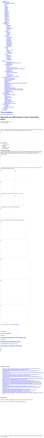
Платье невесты (8, 96)
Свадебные (7, 105)
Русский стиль (9, 43)
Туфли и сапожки (8, 100)
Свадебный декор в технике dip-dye (23, 389)
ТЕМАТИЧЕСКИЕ (6, 23)
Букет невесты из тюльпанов (19, 380)
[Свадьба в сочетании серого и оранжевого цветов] (12, 386)
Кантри (8, 26)
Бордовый (6, 7)
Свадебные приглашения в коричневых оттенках (31, 376)
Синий (6, 17)
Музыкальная (9, 56)
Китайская (9, 41)
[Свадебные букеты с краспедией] (9, 391)
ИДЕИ (4, 60)
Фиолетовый (7, 19)
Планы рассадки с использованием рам (25, 382)
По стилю (6, 24)
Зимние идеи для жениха (17, 375)
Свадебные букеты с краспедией (21, 391)
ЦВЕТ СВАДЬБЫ (6, 2)
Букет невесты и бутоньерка (10, 94)
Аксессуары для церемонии (12, 72)
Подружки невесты (8, 97)
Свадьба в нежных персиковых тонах (24, 368)
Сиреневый (7, 18)
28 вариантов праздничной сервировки (25, 383)
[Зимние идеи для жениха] (8, 375)
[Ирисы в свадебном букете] (8, 390)
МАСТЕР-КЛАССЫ (6, 77)
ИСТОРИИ (5, 109)
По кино (8, 57)
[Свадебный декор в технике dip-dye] (9, 389)
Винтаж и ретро (10, 50)
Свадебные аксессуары (9, 61)
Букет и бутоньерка (8, 80)
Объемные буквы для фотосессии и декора (10, 341)
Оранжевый (7, 14)
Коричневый (7, 11)
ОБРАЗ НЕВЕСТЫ (6, 93)
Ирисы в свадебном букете (18, 390)
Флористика (9, 70)
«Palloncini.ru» (12, 399)
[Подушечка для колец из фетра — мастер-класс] (12, 392)
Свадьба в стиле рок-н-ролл (19, 388)
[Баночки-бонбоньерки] (7, 369)
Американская (9, 36)
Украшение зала (8, 90)
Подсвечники (7, 84)
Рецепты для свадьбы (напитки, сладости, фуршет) (14, 89)
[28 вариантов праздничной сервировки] (10, 383)
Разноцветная (7, 16)
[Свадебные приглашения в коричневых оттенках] (12, 376)
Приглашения (9, 63)
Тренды (6, 108)
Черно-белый (7, 21)
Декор (8, 66)
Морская (8, 55)
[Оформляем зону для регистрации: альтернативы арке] (13, 372)
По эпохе (6, 47)
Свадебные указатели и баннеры (13, 76)
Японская (8, 46)
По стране (6, 35)
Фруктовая (9, 59)
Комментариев (3, 331)
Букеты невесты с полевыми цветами (24, 381)
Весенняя (8, 32)
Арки (8, 73)
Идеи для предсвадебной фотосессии (24, 374)
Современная (9, 52)
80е (7, 49)
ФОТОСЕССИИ (6, 104)
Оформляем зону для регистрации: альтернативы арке (33, 372)
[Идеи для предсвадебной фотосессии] (10, 374)
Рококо (8, 51)
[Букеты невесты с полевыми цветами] (10, 381)
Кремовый (7, 13)
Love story (6, 106)
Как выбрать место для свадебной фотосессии (28, 370)
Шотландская (9, 45)
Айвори (6, 4)
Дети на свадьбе (10, 74)
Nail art (6, 95)
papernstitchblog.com (15, 324)
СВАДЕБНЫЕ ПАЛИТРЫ (10, 3)
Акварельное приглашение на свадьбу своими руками (13, 337)
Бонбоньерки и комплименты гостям (13, 62)
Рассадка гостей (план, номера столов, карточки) (14, 88)
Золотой (6, 10)
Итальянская (9, 40)
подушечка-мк (10, 114)
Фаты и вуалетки (8, 102)
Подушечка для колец (9, 85)
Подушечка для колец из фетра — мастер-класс (29, 392)
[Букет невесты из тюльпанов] (8, 380)
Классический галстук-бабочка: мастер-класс (11, 345)
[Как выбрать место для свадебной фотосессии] (11, 370)
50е (7, 48)
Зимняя (8, 34)
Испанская (9, 39)
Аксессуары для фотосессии (10, 78)
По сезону (6, 31)
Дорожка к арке (10, 75)
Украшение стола (10, 69)
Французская (9, 44)
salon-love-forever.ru (22, 401)
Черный (6, 22)
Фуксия (6, 20)
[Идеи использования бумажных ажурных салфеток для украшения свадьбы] (17, 378)
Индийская (9, 38)
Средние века (9, 53)
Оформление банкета (9, 64)
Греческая (8, 37)
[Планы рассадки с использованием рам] (10, 382)
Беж (5, 5)
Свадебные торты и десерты (12, 67)
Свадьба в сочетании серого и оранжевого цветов (31, 386)
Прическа (6, 98)
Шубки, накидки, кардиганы (10, 103)
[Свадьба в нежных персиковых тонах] (10, 368)
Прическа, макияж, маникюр (10, 87)
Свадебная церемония (9, 71)
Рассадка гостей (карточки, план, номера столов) (16, 68)
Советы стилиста (8, 99)
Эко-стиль (9, 30)
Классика (8, 27)
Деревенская (9, 25)
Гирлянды (9, 65)
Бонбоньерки (7, 81)
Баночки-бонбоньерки (16, 369)
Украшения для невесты (9, 91)
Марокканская (9, 42)
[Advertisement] (19, 125)
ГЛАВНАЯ (5, 1)
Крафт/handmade (10, 28)
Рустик (8, 29)
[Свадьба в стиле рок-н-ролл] (8, 388)
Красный (6, 12)
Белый (6, 6)
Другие (6, 54)
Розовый (6, 15)
